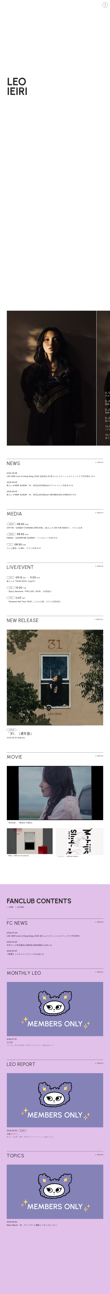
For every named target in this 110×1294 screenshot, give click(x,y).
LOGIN (20, 907)
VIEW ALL (99, 619)
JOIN (10, 907)
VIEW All (100, 462)
